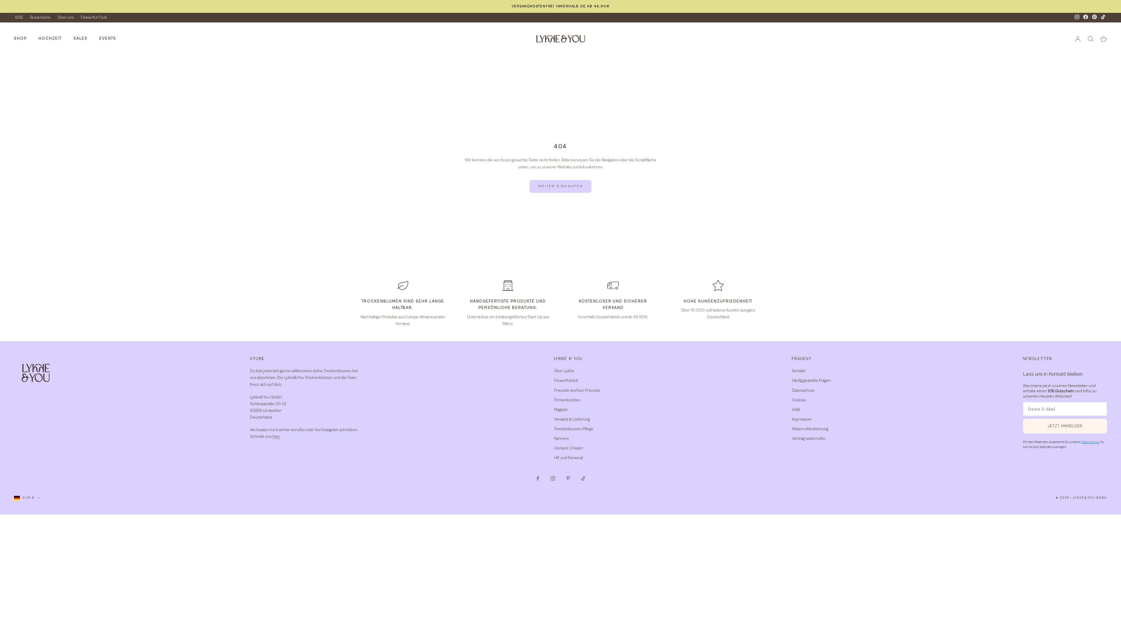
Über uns (66, 17)
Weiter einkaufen (560, 186)
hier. (276, 436)
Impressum (802, 419)
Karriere (561, 438)
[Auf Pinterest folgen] (568, 478)
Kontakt (798, 371)
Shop (20, 38)
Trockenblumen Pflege (573, 429)
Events (107, 38)
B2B (19, 17)
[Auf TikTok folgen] (583, 478)
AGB (796, 409)
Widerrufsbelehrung (810, 429)
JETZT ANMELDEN (1065, 426)
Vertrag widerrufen (809, 438)
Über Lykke (564, 371)
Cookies (799, 400)
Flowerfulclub (566, 380)
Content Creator (568, 448)
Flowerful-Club (94, 17)
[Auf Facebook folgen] (538, 478)
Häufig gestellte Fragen (811, 380)
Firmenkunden (567, 400)
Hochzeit (50, 38)
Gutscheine (40, 17)
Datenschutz (803, 390)
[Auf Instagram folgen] (553, 478)
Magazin (561, 409)
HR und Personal (568, 458)
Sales (81, 38)
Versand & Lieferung (572, 419)
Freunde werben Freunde (577, 390)
